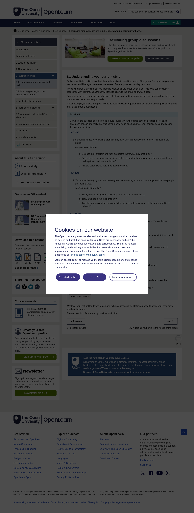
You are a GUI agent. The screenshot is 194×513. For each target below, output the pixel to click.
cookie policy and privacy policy (88, 254)
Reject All (95, 277)
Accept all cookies (68, 277)
